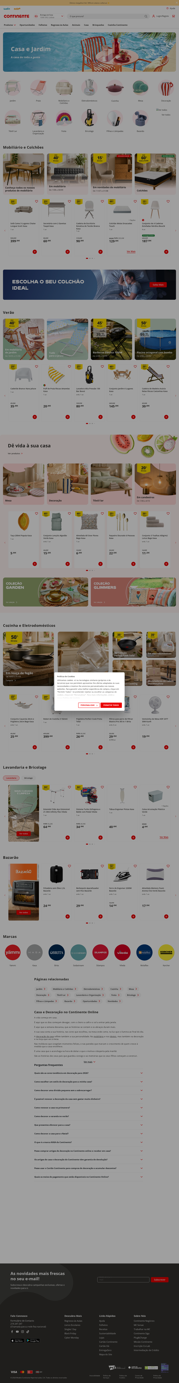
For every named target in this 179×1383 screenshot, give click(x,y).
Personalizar (87, 705)
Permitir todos (111, 705)
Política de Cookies (71, 698)
